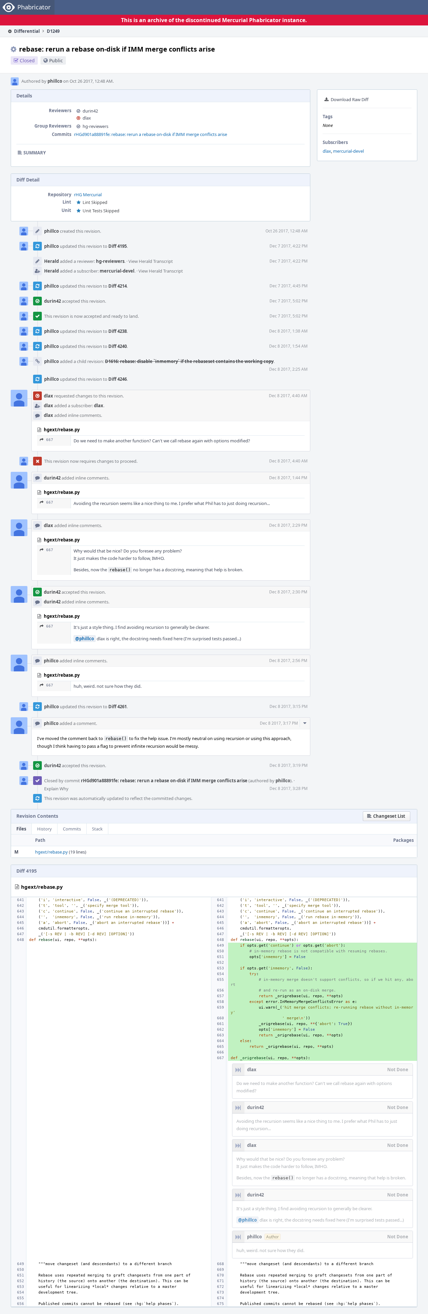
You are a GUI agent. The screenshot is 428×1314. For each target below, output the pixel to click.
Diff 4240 (117, 346)
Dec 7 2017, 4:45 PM (289, 286)
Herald (51, 261)
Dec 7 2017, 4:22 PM (289, 246)
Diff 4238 (117, 331)
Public (56, 60)
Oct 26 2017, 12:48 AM (286, 231)
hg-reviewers (95, 126)
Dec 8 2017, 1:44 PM (288, 478)
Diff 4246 (117, 379)
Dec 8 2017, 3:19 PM (289, 765)
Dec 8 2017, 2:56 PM (288, 660)
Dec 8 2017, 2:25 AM (288, 369)
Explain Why (56, 789)
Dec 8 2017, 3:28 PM (289, 788)
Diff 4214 (117, 286)
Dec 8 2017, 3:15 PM (289, 706)
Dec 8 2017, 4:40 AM (288, 395)
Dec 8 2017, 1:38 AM (288, 331)
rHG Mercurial (88, 195)
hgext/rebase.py (51, 852)
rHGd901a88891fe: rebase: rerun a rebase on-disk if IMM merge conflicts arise (150, 134)
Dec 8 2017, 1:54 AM (288, 346)
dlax (327, 151)
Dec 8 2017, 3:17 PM (279, 723)
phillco (54, 81)
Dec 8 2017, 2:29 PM (288, 525)
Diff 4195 (117, 246)
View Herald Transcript (150, 261)
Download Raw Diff (349, 99)
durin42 (90, 111)
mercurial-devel (348, 151)
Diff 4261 (117, 707)
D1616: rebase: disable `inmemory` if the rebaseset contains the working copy (189, 361)
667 (49, 440)
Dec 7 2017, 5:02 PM (289, 301)
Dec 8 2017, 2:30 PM (288, 592)
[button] (386, 816)
